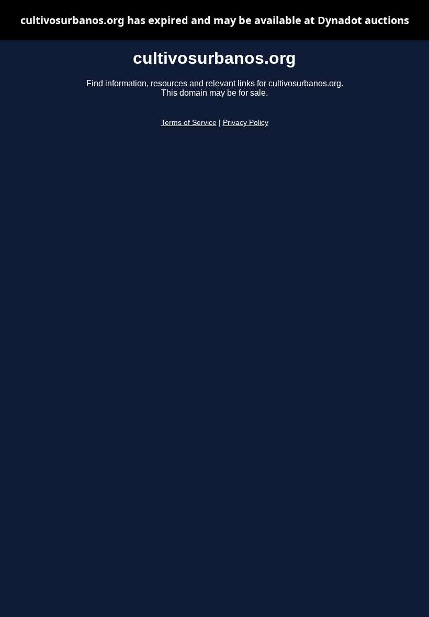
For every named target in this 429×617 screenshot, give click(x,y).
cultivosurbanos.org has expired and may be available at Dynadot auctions (214, 20)
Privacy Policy (245, 123)
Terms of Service (189, 123)
